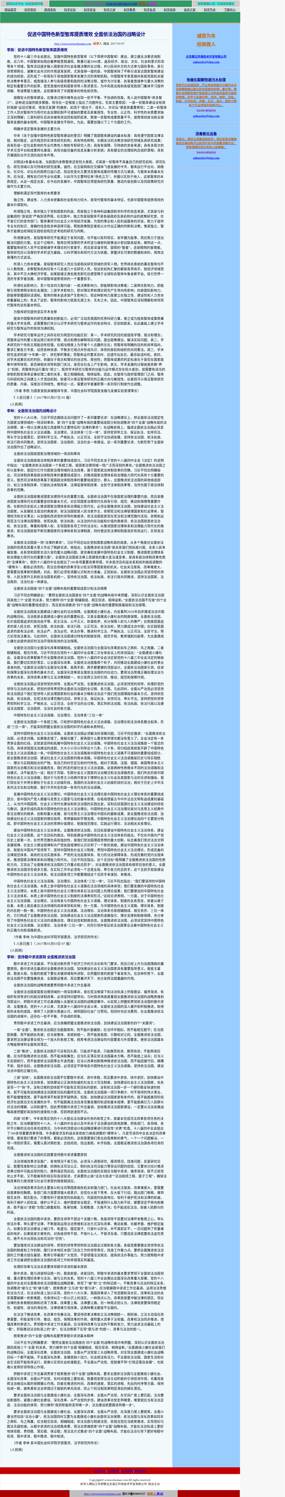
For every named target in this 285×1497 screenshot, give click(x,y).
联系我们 (140, 1471)
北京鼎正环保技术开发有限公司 (206, 56)
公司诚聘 (127, 1471)
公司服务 (113, 1471)
